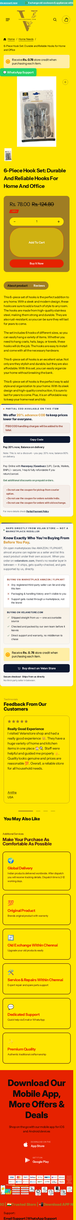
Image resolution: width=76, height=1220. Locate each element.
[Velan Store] (28, 19)
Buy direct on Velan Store (39, 668)
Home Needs (26, 39)
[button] (8, 20)
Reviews (39, 285)
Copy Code (36, 439)
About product (17, 285)
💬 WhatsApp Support (18, 72)
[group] (8, 154)
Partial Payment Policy (37, 511)
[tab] (17, 285)
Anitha (12, 792)
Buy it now (37, 263)
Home (11, 39)
